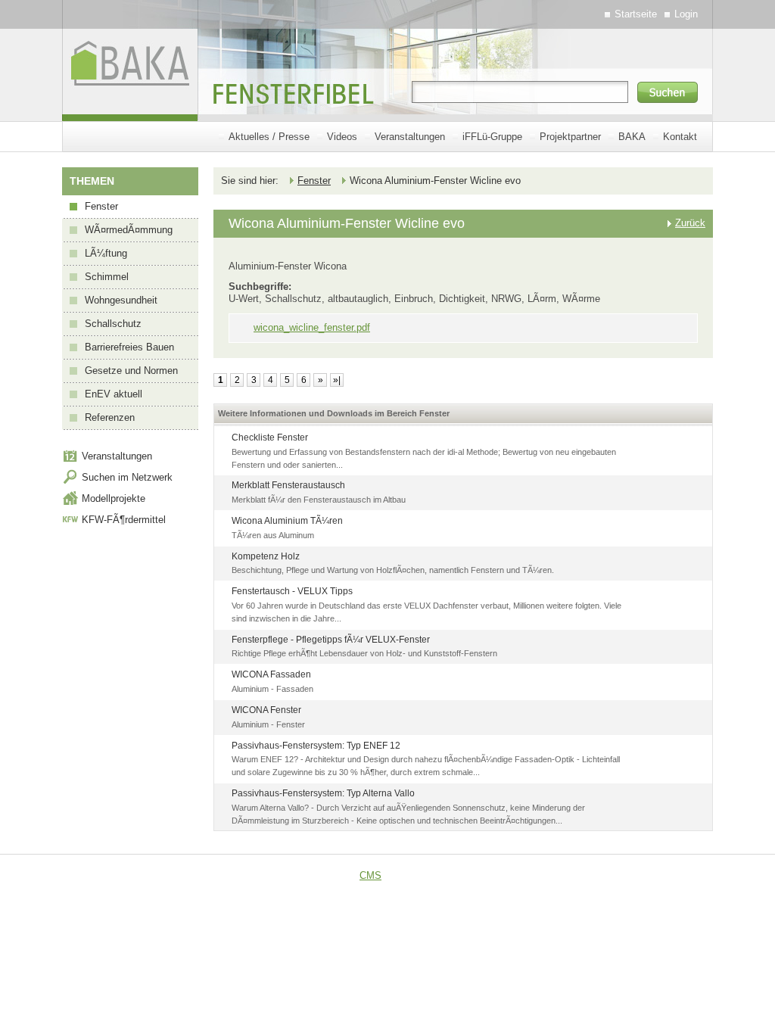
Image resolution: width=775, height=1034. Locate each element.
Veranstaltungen (410, 136)
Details (680, 440)
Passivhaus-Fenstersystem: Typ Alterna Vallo (323, 793)
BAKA (632, 136)
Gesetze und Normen (131, 370)
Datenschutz (674, 875)
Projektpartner (570, 136)
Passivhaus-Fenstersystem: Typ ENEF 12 (316, 745)
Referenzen (110, 417)
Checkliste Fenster (270, 437)
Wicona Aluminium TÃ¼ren (287, 520)
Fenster (101, 206)
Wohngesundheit (121, 300)
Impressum (605, 875)
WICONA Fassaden (271, 674)
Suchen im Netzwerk (127, 477)
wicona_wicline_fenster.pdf (312, 327)
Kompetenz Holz (266, 556)
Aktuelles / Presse (269, 136)
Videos (342, 136)
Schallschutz (113, 323)
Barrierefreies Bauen (129, 347)
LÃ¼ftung (106, 253)
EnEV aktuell (113, 394)
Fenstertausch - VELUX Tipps (292, 591)
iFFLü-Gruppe (492, 136)
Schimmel (107, 276)
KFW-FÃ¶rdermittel (124, 519)
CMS (370, 875)
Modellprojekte (113, 498)
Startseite (636, 14)
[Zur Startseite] (130, 111)
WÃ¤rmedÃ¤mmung (129, 229)
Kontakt (680, 136)
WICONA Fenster (266, 710)
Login (686, 14)
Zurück (690, 223)
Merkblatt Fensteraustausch (288, 485)
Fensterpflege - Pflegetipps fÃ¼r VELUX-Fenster (331, 639)
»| (337, 380)
